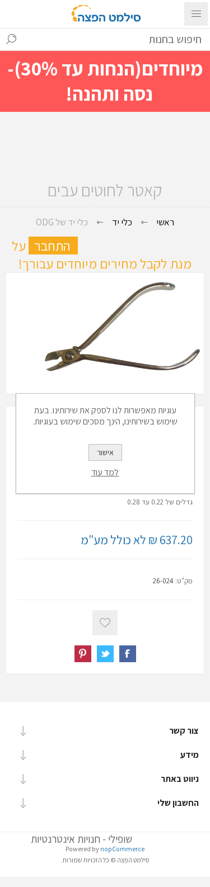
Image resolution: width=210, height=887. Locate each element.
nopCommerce (122, 848)
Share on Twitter (105, 653)
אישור (105, 452)
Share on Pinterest (82, 653)
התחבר (56, 245)
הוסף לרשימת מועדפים (105, 622)
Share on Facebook (127, 653)
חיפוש (11, 39)
